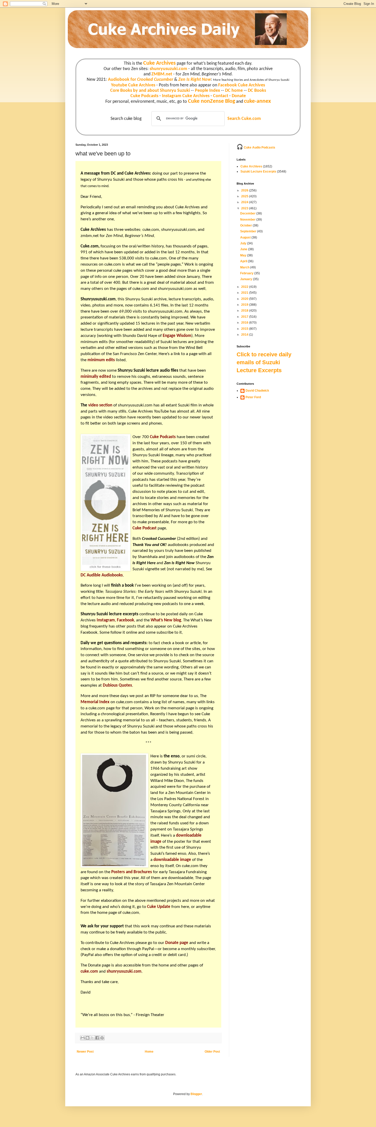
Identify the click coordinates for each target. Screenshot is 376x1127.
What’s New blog (166, 620)
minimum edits (101, 360)
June (244, 249)
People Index (207, 90)
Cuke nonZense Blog (211, 101)
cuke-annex (257, 101)
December (248, 213)
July (243, 243)
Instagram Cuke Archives (185, 96)
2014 (245, 334)
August (245, 237)
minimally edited (96, 376)
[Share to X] (92, 1037)
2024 (245, 202)
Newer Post (85, 1051)
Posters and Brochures (131, 872)
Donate (239, 96)
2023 (245, 208)
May (243, 255)
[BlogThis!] (87, 1037)
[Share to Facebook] (97, 1037)
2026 (245, 190)
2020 (245, 299)
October (246, 225)
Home (149, 1051)
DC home (234, 90)
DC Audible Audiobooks (102, 575)
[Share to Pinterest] (102, 1037)
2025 (245, 196)
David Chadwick (257, 390)
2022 (245, 287)
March (245, 267)
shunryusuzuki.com (168, 68)
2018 (245, 310)
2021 (245, 292)
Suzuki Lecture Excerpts (258, 171)
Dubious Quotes (117, 685)
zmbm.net (90, 236)
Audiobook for (140, 79)
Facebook (125, 620)
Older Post (212, 1051)
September (248, 231)
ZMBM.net (161, 74)
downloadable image (172, 860)
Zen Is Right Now (194, 79)
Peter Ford (253, 397)
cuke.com (150, 229)
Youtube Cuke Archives (133, 85)
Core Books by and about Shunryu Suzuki (150, 90)
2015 (245, 329)
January (246, 279)
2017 (245, 316)
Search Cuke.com (244, 118)
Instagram (106, 620)
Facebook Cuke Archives (241, 85)
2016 (245, 322)
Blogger (196, 1094)
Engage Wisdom (177, 336)
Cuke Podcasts (144, 96)
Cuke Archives (159, 63)
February (247, 273)
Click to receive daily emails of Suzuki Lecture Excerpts (264, 362)
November (248, 219)
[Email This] (82, 1037)
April (244, 261)
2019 (245, 304)
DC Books (257, 90)
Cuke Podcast (144, 528)
